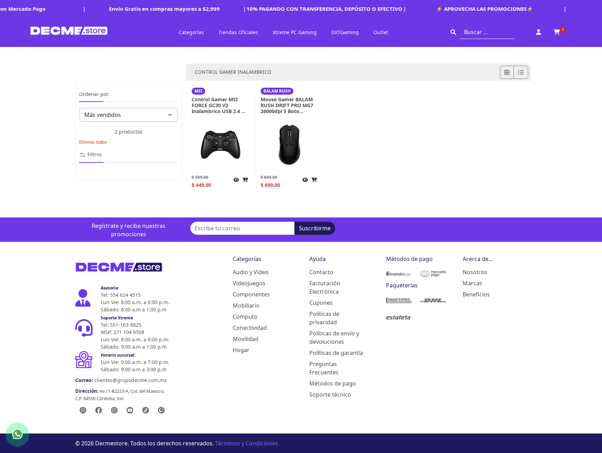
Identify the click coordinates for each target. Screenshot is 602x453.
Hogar (241, 350)
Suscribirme (315, 228)
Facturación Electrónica (324, 287)
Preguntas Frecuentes (324, 368)
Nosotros (475, 272)
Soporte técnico (330, 394)
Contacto (321, 272)
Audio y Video (251, 272)
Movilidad (245, 339)
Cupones (321, 303)
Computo (245, 316)
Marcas (472, 283)
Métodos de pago (332, 383)
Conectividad (250, 328)
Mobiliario (246, 305)
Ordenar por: (94, 94)
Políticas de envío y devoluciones (334, 337)
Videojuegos (249, 283)
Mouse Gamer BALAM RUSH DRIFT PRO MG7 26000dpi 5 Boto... (287, 105)
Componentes (251, 294)
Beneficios (476, 294)
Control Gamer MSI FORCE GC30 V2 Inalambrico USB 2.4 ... (219, 105)
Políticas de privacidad (324, 318)
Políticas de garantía (336, 353)
